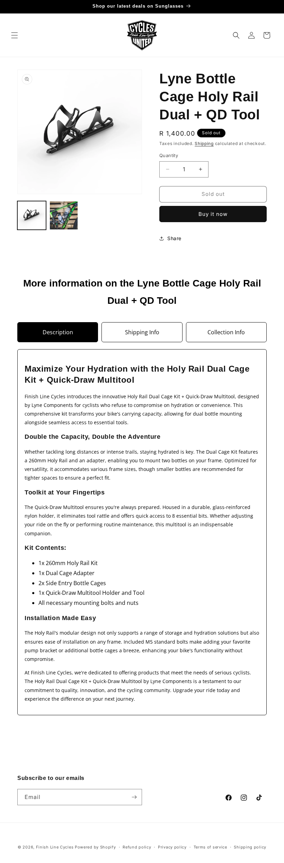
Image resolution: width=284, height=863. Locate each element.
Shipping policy (250, 847)
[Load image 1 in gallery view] (31, 215)
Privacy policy (172, 847)
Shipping (204, 143)
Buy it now (213, 214)
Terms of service (210, 847)
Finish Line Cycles (55, 847)
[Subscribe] (134, 797)
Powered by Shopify (95, 847)
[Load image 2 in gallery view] (64, 215)
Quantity (168, 155)
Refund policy (137, 847)
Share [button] (174, 238)
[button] (14, 35)
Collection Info (226, 332)
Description (58, 332)
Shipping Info (142, 332)
